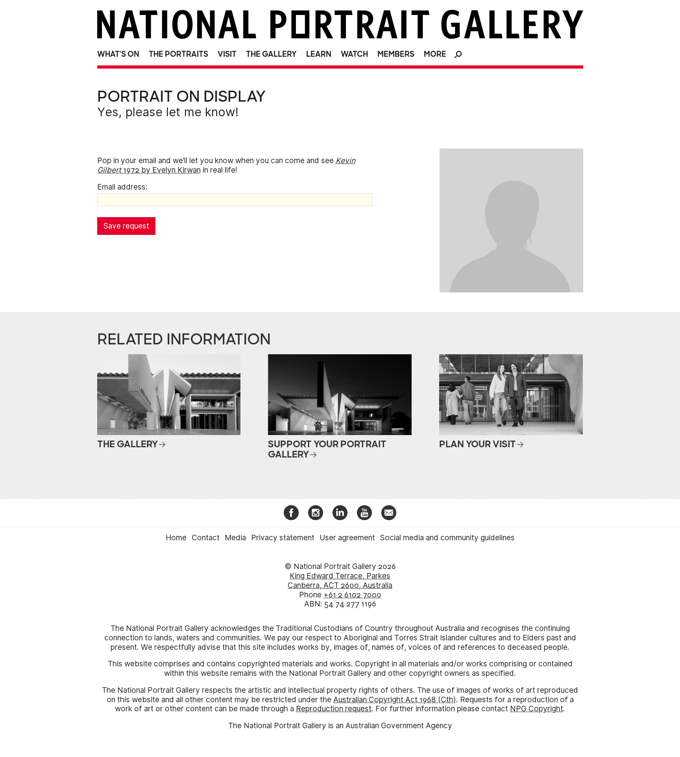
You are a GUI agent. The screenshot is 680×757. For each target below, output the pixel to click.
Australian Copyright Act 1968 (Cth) (394, 699)
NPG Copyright (536, 708)
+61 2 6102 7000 (352, 594)
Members (395, 54)
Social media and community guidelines (447, 537)
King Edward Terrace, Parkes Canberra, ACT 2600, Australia (340, 580)
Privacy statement (282, 537)
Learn (318, 54)
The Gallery (271, 54)
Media (235, 537)
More (435, 54)
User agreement (347, 537)
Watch (354, 54)
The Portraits (178, 54)
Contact (206, 537)
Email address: (122, 187)
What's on (118, 54)
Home (176, 537)
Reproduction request (333, 708)
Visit (227, 54)
